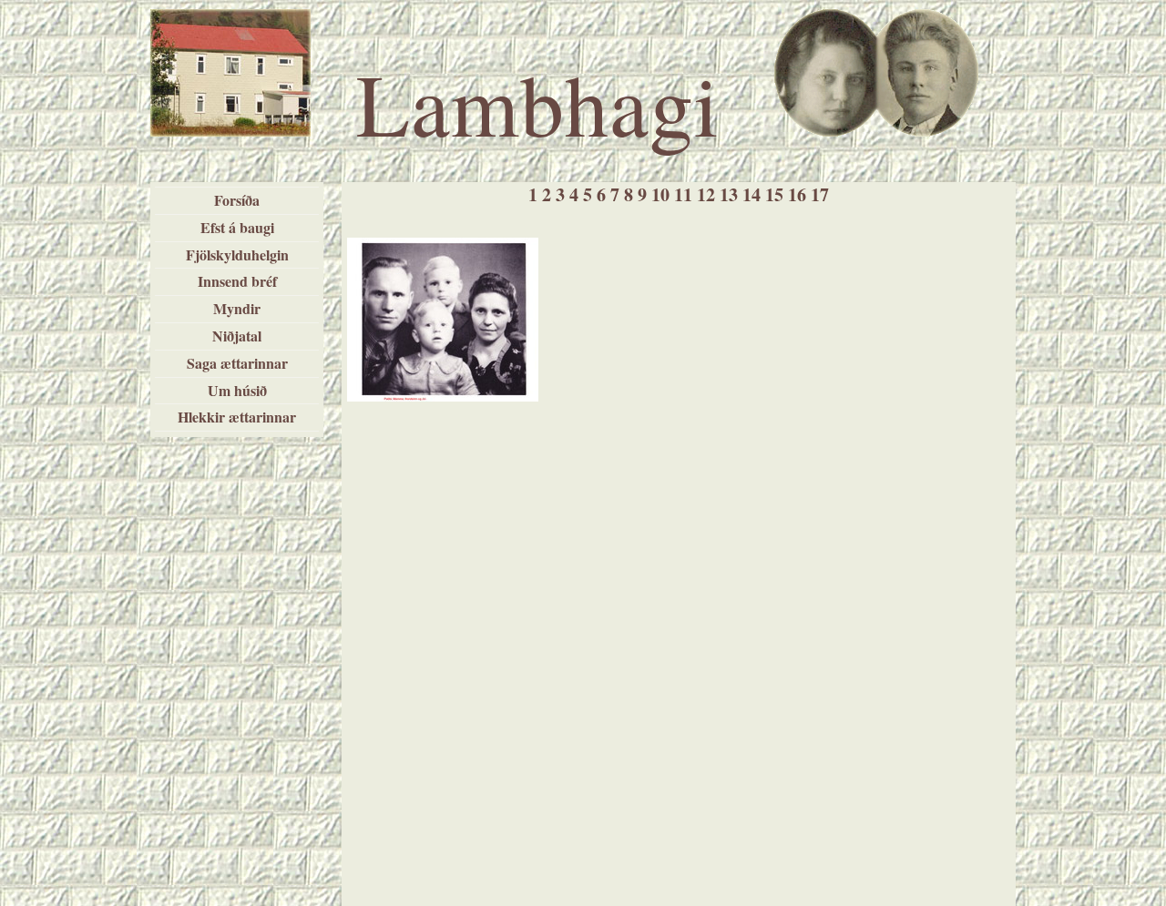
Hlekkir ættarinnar (237, 416)
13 (729, 194)
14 (751, 194)
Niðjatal (236, 335)
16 (797, 194)
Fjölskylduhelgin (237, 254)
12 (706, 194)
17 (820, 194)
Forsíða (237, 199)
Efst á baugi (237, 227)
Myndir (237, 308)
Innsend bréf (237, 280)
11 (683, 194)
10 (660, 194)
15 (774, 194)
